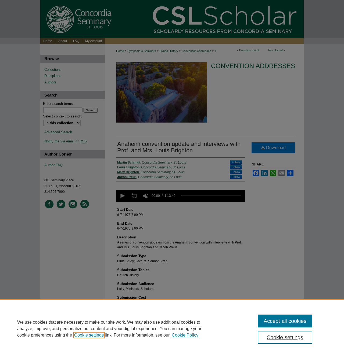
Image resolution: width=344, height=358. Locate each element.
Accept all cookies (285, 321)
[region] (172, 328)
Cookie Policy (185, 335)
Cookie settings (89, 335)
